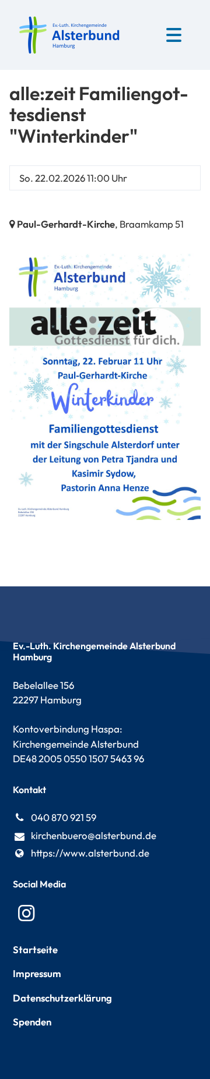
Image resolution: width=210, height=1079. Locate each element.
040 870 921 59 (63, 817)
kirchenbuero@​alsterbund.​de (93, 835)
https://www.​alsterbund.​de (90, 853)
